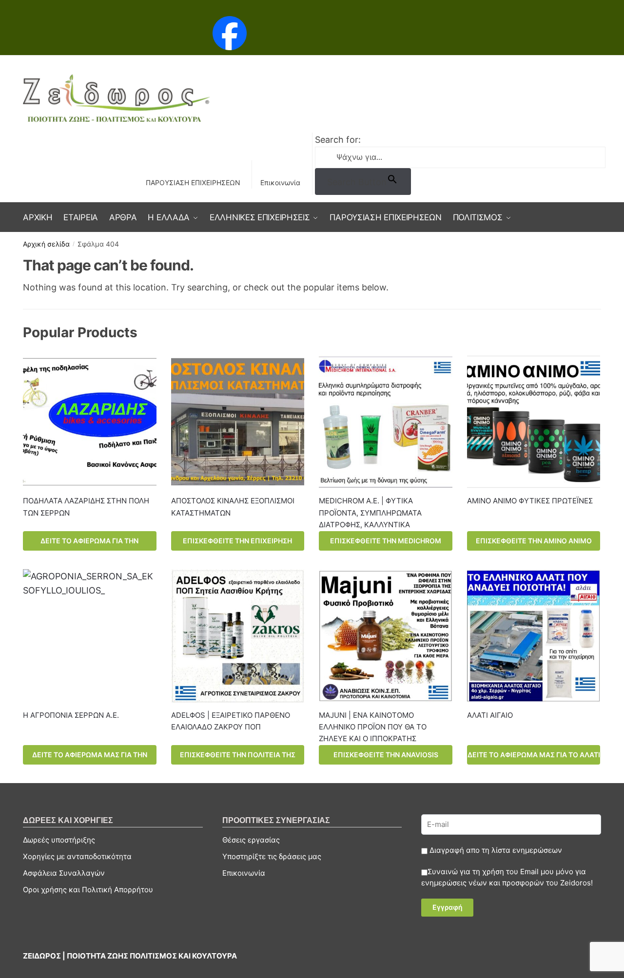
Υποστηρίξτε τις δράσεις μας (271, 856)
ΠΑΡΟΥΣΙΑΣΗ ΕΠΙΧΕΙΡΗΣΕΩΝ (193, 182)
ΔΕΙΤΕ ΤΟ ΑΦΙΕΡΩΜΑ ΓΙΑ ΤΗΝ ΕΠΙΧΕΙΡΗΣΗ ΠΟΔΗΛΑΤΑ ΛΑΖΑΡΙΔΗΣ (89, 544)
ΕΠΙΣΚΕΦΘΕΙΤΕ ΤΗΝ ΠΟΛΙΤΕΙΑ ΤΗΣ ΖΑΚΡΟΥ (237, 757)
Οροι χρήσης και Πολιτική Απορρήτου (88, 889)
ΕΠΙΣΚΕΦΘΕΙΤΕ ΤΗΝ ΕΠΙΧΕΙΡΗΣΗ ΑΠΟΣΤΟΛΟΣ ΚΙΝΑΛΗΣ (237, 544)
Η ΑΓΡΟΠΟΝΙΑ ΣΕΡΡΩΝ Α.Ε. (71, 715)
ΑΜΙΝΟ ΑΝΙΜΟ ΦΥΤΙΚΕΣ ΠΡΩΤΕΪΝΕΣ (530, 500)
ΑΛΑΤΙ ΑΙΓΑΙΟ (490, 715)
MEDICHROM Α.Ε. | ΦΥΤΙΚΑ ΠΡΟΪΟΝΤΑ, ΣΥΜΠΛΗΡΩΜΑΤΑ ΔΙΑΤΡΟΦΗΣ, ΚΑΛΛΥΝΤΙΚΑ (370, 512)
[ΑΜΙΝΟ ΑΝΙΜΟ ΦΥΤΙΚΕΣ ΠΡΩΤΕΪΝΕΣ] (534, 422)
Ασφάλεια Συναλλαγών (64, 873)
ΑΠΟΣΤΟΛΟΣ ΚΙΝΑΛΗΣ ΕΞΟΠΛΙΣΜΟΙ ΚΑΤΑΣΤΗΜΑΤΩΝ (232, 506)
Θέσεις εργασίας (251, 839)
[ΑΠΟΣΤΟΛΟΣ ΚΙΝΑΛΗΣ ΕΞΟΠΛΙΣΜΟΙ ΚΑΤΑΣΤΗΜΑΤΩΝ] (238, 422)
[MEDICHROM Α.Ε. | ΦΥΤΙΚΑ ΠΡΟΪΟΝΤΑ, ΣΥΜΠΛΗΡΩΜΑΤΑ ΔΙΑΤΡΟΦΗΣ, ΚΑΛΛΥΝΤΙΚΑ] (385, 422)
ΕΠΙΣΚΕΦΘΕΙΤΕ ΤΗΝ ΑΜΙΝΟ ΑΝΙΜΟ (534, 541)
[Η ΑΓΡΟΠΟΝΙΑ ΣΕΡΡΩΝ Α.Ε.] (89, 636)
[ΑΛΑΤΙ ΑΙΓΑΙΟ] (534, 636)
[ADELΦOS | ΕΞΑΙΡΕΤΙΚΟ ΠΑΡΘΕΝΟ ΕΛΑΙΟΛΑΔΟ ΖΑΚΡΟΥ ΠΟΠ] (238, 636)
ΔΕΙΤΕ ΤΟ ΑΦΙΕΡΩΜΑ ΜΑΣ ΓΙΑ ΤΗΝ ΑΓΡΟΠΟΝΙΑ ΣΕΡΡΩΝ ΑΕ (89, 757)
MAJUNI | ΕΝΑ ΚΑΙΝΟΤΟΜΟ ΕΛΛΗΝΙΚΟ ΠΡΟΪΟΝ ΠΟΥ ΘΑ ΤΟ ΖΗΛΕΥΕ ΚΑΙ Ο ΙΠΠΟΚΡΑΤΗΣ (373, 727)
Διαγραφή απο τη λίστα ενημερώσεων (495, 850)
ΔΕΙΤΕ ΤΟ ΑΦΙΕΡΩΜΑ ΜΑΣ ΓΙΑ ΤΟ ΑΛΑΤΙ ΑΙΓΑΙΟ (534, 757)
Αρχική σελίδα (46, 244)
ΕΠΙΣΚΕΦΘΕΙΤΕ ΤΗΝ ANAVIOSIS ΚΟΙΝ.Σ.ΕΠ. (385, 757)
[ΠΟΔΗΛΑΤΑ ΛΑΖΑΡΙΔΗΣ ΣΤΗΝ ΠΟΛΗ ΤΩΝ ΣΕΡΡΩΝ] (89, 422)
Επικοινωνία (280, 182)
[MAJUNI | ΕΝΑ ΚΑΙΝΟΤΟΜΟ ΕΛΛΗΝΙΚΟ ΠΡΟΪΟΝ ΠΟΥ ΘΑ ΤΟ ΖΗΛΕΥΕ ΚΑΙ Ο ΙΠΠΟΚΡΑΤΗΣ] (385, 636)
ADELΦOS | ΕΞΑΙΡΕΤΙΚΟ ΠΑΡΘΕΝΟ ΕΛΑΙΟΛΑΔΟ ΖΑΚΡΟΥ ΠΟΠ (230, 720)
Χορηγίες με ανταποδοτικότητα (77, 856)
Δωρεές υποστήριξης (59, 839)
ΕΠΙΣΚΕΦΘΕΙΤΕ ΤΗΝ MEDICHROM (385, 541)
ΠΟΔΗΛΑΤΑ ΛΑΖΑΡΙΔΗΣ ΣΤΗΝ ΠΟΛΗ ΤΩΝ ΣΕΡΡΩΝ (86, 506)
